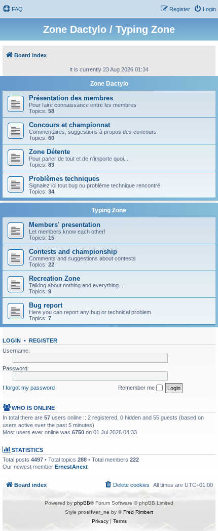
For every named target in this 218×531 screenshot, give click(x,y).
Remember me (137, 388)
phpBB (82, 503)
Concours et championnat (69, 125)
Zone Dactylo (109, 83)
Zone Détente (49, 152)
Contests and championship (73, 251)
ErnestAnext (71, 467)
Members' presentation (64, 225)
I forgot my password (29, 388)
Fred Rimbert (138, 512)
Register (43, 340)
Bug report (45, 305)
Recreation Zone (54, 278)
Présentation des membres (71, 98)
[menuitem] (13, 9)
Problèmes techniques (64, 178)
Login (12, 340)
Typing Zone (109, 210)
